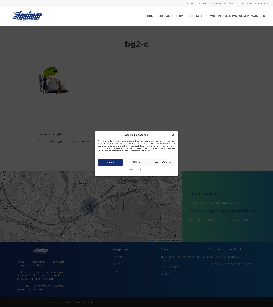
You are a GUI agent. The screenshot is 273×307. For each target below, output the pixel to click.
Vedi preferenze (163, 162)
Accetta (110, 162)
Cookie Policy (135, 169)
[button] (173, 135)
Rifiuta (136, 162)
